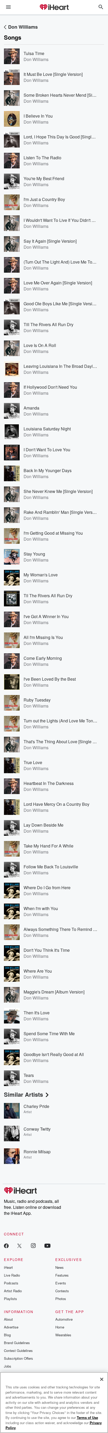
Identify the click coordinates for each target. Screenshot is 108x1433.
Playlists (10, 1298)
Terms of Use (87, 1417)
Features (62, 1275)
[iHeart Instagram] (33, 1245)
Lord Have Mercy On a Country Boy (56, 804)
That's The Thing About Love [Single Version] (66, 742)
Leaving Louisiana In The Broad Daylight (62, 366)
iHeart (8, 1267)
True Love (33, 762)
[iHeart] (54, 7)
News (59, 1267)
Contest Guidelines (18, 1350)
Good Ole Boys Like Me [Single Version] (61, 304)
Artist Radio (13, 1290)
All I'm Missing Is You (43, 637)
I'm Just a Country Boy (44, 199)
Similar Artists (23, 1094)
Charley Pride (36, 1106)
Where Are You (38, 971)
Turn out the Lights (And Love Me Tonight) (62, 721)
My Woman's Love (41, 575)
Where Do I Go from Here (47, 888)
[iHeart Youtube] (47, 1245)
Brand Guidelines (17, 1342)
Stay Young (34, 554)
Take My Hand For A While (48, 846)
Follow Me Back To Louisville (51, 867)
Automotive (64, 1319)
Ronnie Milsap (37, 1152)
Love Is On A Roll (40, 345)
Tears (29, 1075)
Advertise (11, 1327)
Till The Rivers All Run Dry (48, 324)
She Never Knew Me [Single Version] (58, 491)
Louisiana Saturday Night (47, 429)
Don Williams (23, 26)
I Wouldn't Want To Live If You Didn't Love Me (65, 220)
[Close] (101, 1379)
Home (59, 1327)
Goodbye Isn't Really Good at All (54, 1054)
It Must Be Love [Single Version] (53, 74)
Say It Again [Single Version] (50, 241)
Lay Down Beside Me (43, 825)
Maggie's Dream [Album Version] (54, 992)
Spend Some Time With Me (49, 1033)
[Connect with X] (19, 1245)
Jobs (7, 1366)
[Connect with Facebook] (6, 1245)
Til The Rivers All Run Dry (48, 596)
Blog (7, 1334)
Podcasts (11, 1282)
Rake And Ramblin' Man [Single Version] (61, 512)
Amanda (31, 408)
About (8, 1319)
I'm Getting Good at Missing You (53, 533)
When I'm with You (41, 908)
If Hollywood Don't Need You (50, 387)
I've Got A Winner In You (46, 616)
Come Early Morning (43, 658)
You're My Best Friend (44, 178)
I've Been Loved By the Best (50, 679)
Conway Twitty (37, 1129)
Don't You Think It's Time (47, 950)
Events (60, 1282)
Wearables (63, 1334)
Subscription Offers (18, 1358)
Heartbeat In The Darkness (49, 783)
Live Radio (12, 1275)
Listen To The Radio (42, 158)
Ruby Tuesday (37, 700)
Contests (62, 1290)
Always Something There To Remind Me (61, 929)
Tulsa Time (34, 53)
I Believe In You (38, 116)
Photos (60, 1298)
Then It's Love (37, 1013)
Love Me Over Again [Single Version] (58, 283)
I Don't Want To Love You (47, 450)
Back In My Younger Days (48, 470)
